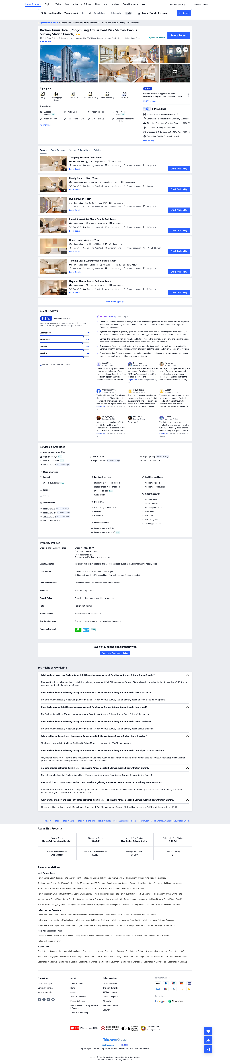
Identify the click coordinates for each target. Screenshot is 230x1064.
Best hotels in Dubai (93, 956)
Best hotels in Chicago (113, 956)
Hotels (56, 821)
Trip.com (47, 821)
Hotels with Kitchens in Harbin (156, 936)
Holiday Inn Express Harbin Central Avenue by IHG (103, 878)
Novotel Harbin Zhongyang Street (52, 904)
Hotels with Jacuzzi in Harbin (49, 941)
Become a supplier (110, 1005)
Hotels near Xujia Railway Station (161, 925)
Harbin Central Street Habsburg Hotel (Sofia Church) (59, 878)
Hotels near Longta (74, 925)
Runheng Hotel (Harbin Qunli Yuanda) (53, 883)
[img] (69, 63)
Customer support (45, 983)
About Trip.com (76, 983)
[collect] (208, 1031)
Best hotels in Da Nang (177, 962)
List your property (110, 997)
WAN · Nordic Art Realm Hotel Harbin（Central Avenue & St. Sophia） (123, 894)
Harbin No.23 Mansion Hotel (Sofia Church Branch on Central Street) (99, 883)
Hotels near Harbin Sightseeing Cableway (92, 920)
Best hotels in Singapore (48, 956)
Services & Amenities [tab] (79, 150)
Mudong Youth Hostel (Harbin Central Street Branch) (160, 899)
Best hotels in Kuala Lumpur (71, 956)
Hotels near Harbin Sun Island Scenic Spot (85, 915)
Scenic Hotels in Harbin (63, 936)
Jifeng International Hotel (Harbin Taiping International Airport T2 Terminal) (98, 904)
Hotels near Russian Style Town (51, 925)
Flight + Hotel (101, 4)
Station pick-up (49, 464)
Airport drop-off (99, 460)
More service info (45, 992)
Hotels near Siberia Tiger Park (117, 915)
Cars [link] (67, 4)
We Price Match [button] (158, 37)
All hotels (107, 1001)
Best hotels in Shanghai (47, 951)
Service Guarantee (45, 988)
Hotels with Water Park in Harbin (129, 936)
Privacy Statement (77, 1001)
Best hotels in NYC (176, 951)
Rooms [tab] (43, 150)
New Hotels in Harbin (105, 936)
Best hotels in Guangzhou (156, 951)
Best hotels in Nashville (47, 962)
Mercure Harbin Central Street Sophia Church (56, 899)
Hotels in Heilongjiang (86, 821)
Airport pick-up (149, 456)
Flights (48, 4)
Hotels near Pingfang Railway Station (99, 925)
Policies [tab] (97, 150)
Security (106, 1010)
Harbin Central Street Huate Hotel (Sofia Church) (146, 878)
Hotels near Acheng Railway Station (131, 925)
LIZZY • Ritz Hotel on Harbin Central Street (163, 904)
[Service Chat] (208, 1049)
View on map (148, 141)
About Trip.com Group (79, 1013)
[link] (177, 4)
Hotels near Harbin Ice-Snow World (125, 920)
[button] (143, 4)
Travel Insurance (130, 4)
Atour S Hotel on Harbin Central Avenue (165, 883)
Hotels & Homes (33, 4)
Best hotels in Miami (155, 956)
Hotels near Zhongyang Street (143, 915)
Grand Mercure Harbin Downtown (90, 899)
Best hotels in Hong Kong (70, 951)
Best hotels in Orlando (88, 962)
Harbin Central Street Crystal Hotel (168, 894)
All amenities (45, 125)
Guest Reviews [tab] (58, 150)
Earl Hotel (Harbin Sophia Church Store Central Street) (121, 888)
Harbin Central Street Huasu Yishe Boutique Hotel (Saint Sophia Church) (67, 888)
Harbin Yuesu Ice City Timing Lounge (121, 899)
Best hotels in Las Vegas (93, 951)
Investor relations (110, 983)
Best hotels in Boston (68, 962)
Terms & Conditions (78, 997)
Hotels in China (68, 821)
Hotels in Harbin (104, 821)
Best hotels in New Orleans (176, 956)
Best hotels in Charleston (131, 962)
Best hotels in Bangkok (114, 951)
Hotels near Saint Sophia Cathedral (52, 915)
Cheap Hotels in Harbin (84, 936)
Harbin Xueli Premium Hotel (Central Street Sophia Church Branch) (65, 894)
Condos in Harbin (45, 936)
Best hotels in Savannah (109, 962)
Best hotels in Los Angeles (155, 962)
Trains (58, 4)
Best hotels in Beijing (134, 951)
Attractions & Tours (82, 4)
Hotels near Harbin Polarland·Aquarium (158, 920)
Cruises (115, 4)
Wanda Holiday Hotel (138, 883)
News (72, 988)
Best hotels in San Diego (134, 956)
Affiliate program (110, 992)
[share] (208, 1040)
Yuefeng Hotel (137, 904)
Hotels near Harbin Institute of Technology (55, 920)
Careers (73, 992)
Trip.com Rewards (110, 988)
